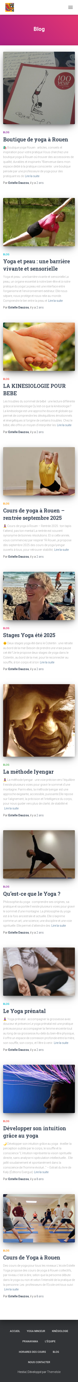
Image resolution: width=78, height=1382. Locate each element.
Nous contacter (39, 1362)
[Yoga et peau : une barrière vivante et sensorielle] (39, 222)
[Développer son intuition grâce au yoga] (39, 1089)
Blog (6, 132)
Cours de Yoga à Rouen (31, 1257)
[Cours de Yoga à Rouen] (39, 1218)
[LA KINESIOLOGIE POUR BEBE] (39, 347)
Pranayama (30, 1341)
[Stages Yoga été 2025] (39, 596)
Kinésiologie (60, 1331)
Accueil (15, 1331)
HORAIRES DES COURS (32, 1351)
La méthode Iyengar (28, 771)
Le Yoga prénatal (24, 1011)
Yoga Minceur (36, 1331)
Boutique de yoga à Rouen (35, 139)
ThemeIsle (54, 1372)
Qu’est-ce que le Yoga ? (31, 893)
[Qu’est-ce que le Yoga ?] (39, 854)
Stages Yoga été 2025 (29, 635)
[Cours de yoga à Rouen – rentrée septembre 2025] (39, 471)
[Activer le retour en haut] (69, 1373)
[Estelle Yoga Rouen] (17, 7)
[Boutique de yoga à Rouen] (39, 88)
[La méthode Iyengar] (39, 720)
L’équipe (50, 1341)
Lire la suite (32, 176)
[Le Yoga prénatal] (39, 971)
